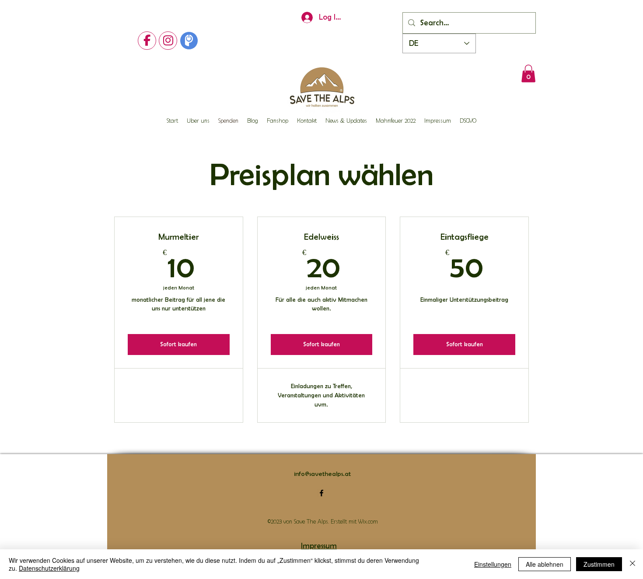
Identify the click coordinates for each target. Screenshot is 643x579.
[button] (528, 74)
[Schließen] (632, 564)
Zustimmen (599, 564)
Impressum (319, 545)
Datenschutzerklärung (49, 568)
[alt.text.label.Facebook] (321, 493)
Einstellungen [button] (492, 564)
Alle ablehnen (544, 564)
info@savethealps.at (322, 473)
